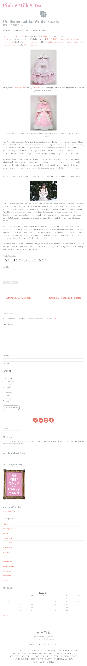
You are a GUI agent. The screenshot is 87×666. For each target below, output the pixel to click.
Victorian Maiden (9, 45)
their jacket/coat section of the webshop (62, 39)
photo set (6, 557)
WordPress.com (48, 639)
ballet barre (6, 524)
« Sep (4, 615)
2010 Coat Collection (46, 36)
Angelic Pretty (8, 39)
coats (6, 282)
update (5, 580)
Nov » (8, 615)
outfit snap (6, 552)
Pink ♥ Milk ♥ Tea (22, 5)
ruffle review (7, 571)
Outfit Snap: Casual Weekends (19, 298)
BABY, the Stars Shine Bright (13, 36)
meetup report (7, 538)
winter (14, 282)
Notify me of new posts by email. (8, 397)
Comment (8, 326)
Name (7, 355)
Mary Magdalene (30, 45)
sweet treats (7, 576)
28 (43, 610)
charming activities (9, 529)
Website (7, 371)
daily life (5, 533)
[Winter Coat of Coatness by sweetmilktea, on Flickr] (43, 191)
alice (22, 25)
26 (20, 610)
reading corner (7, 562)
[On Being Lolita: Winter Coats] (43, 14)
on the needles (7, 547)
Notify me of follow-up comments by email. (9, 382)
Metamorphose (9, 42)
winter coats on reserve (31, 42)
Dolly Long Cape (19, 88)
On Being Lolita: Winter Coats (31, 21)
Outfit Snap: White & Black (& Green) (65, 298)
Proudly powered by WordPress (43, 636)
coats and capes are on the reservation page (64, 42)
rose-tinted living (8, 566)
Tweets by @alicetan (9, 511)
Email (7, 363)
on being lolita (7, 543)
